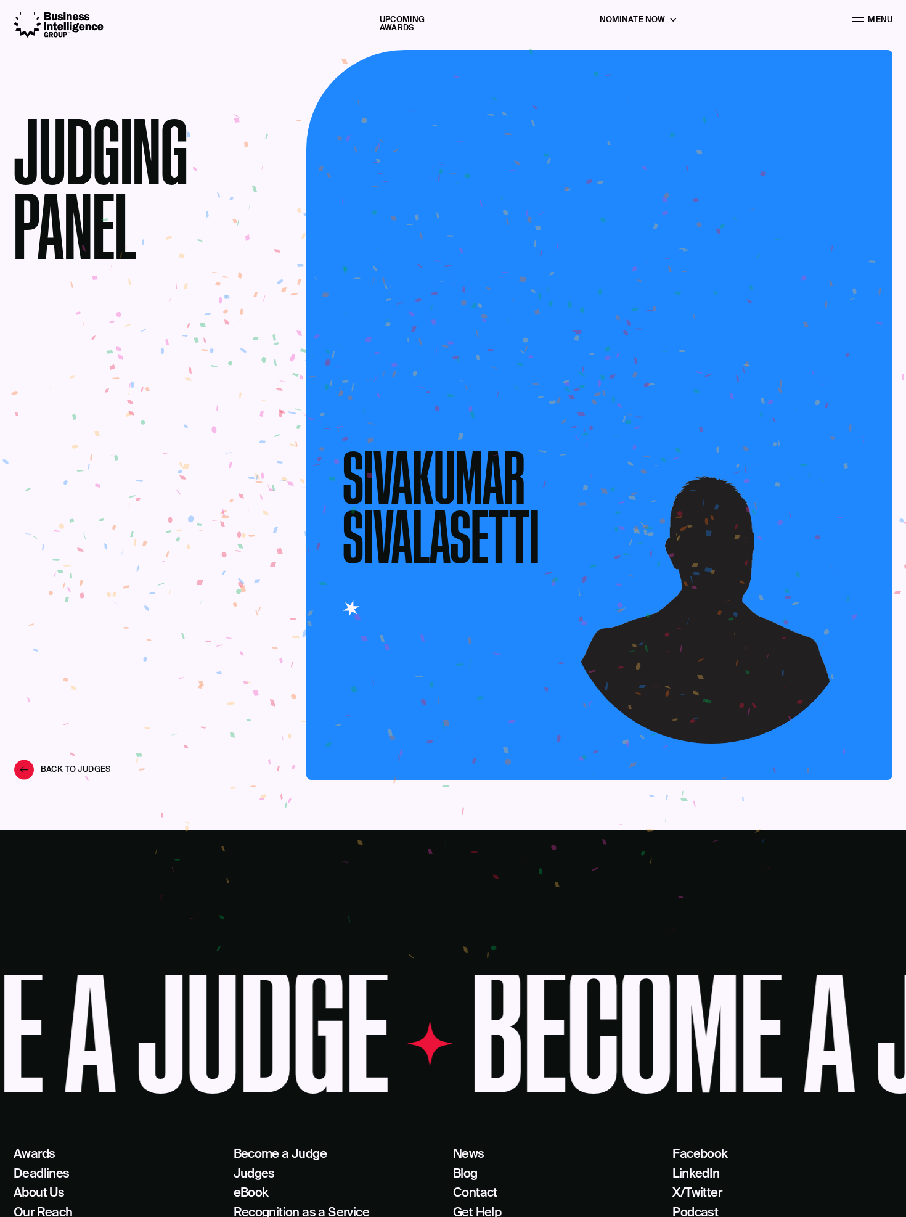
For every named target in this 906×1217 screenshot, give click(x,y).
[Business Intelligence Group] (59, 25)
